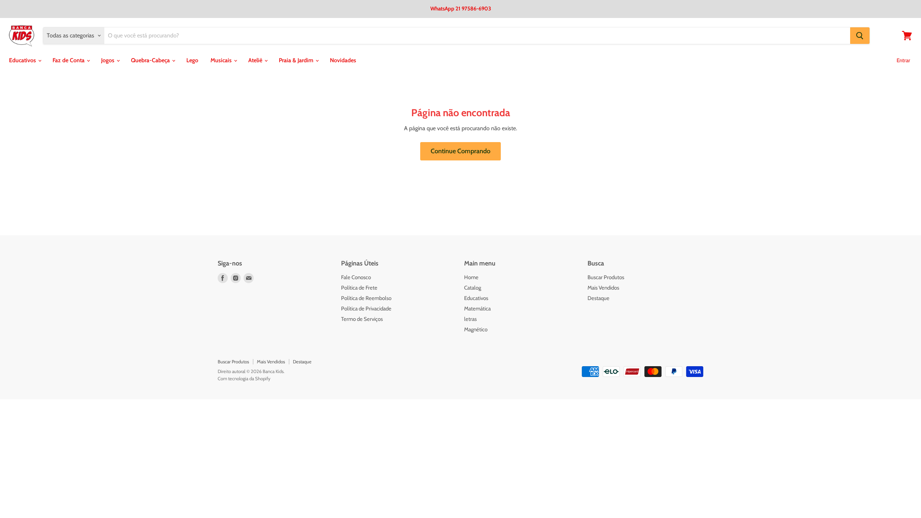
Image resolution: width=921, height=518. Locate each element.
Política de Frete (359, 288)
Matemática (477, 308)
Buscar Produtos (605, 277)
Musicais (221, 60)
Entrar (903, 60)
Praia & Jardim (297, 60)
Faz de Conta (69, 60)
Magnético (475, 329)
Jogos (108, 60)
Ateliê (256, 60)
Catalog (472, 288)
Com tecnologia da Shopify (244, 378)
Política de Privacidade (366, 308)
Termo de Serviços (362, 319)
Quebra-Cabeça (151, 60)
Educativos (23, 60)
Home (471, 277)
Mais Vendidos (603, 288)
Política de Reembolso (366, 298)
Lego (192, 60)
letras (470, 319)
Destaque (598, 298)
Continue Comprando (460, 151)
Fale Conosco (356, 277)
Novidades (343, 60)
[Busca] (860, 35)
